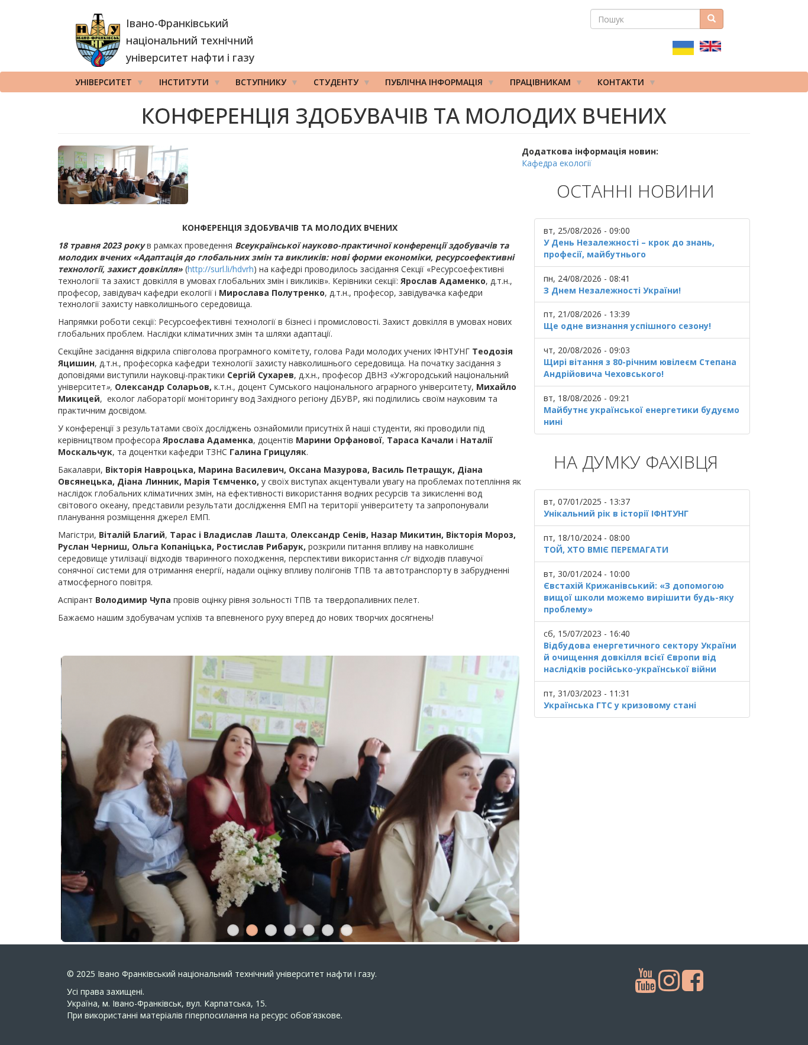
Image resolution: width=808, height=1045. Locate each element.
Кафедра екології (557, 163)
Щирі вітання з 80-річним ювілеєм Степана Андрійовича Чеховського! (640, 367)
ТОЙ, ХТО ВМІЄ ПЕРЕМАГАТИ (606, 549)
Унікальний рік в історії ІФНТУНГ (616, 513)
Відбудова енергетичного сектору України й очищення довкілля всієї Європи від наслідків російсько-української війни (640, 657)
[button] (290, 175)
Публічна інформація (430, 84)
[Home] (98, 40)
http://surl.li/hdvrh (221, 269)
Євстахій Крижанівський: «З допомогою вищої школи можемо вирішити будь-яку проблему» (639, 597)
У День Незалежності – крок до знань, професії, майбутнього (629, 248)
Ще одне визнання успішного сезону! (627, 325)
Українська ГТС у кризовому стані (620, 705)
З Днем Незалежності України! (612, 290)
